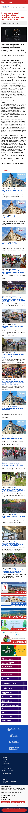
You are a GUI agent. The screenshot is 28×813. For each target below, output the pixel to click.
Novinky (12, 6)
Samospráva (5, 761)
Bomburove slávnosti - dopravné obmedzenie (12, 409)
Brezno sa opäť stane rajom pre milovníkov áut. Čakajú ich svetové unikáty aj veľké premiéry (13, 383)
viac (25, 170)
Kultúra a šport (6, 763)
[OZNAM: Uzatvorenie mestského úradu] (14, 182)
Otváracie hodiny (5, 771)
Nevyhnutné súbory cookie (10, 795)
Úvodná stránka (5, 6)
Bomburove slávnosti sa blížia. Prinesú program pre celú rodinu (12, 464)
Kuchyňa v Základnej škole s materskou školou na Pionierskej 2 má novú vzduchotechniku (13, 544)
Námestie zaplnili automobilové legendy (12, 326)
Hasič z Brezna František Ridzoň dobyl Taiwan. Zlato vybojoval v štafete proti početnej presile (12, 571)
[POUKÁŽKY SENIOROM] (14, 236)
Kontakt (4, 766)
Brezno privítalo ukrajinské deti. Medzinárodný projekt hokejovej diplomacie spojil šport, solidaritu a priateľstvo (13, 300)
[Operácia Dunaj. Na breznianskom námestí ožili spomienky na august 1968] (14, 344)
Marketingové (6, 799)
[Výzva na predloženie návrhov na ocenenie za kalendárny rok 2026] (14, 429)
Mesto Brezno (5, 759)
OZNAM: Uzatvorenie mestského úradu (12, 190)
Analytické (5, 797)
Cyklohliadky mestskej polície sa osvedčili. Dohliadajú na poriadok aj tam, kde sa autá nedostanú (13, 490)
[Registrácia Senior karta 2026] (14, 209)
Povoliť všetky (5, 802)
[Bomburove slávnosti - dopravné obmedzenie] (14, 400)
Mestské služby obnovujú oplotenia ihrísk (13, 516)
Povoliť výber (15, 802)
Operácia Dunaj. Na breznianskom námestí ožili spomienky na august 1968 (13, 356)
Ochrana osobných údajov (13, 804)
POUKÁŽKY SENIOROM (9, 244)
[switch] (1, 795)
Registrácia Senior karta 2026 (11, 217)
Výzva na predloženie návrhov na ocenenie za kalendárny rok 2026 (12, 437)
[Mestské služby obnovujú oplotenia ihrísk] (14, 506)
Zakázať (22, 802)
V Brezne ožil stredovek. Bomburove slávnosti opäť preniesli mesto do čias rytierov (14, 272)
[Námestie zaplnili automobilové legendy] (14, 316)
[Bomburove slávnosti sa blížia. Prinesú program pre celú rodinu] (14, 453)
